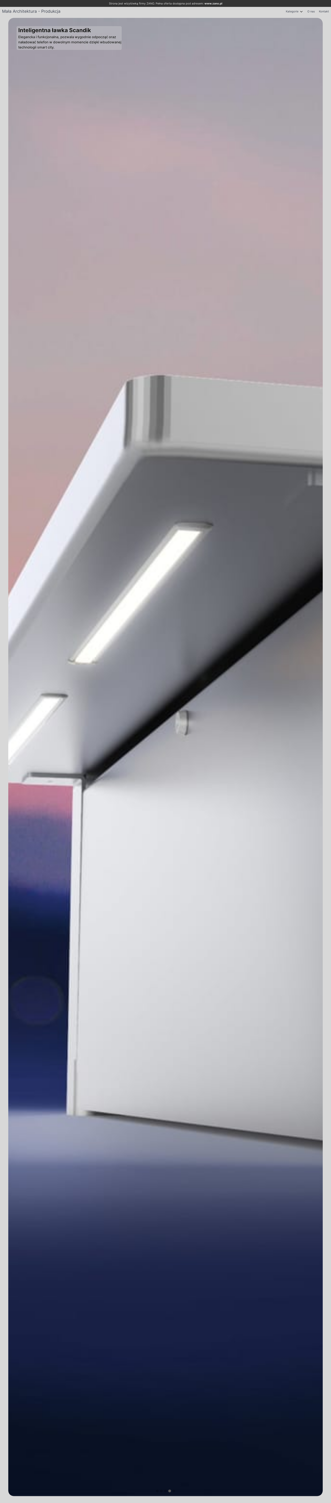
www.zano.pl (213, 3)
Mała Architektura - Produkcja (31, 11)
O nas (311, 11)
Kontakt (324, 11)
